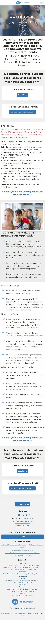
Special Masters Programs (12, 567)
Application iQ (22, 574)
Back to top (24, 504)
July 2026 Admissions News (23, 555)
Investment (23, 576)
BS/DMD (24, 565)
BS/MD (17, 565)
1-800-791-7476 (27, 518)
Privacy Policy (38, 613)
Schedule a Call (22, 525)
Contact (23, 593)
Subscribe (22, 537)
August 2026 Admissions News (22, 550)
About (23, 578)
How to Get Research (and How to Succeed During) (22, 553)
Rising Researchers (9, 574)
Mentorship (32, 569)
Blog (25, 591)
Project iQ (31, 574)
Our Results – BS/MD (12, 580)
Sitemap (30, 613)
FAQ (25, 595)
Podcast (31, 591)
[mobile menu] (42, 2)
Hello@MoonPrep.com (25, 521)
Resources (23, 587)
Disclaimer (22, 616)
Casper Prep (37, 567)
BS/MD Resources (13, 589)
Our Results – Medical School (30, 580)
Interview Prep (27, 567)
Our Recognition (18, 582)
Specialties (10, 565)
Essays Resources (17, 591)
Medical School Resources (29, 589)
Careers (30, 595)
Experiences (23, 572)
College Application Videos (18, 569)
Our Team (29, 582)
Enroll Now (22, 95)
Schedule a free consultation (22, 112)
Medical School (33, 565)
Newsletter (23, 585)
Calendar (39, 574)
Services (23, 563)
